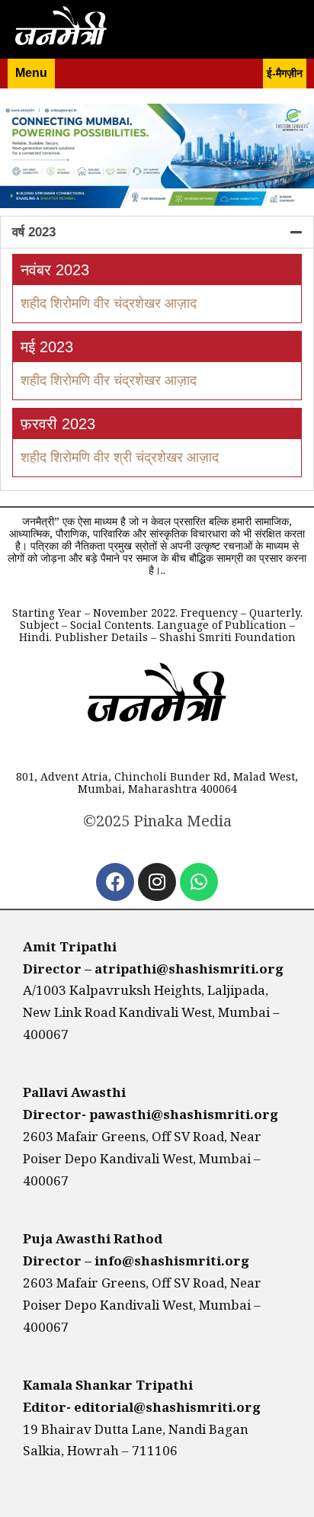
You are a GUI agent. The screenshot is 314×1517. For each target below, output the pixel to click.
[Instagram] (157, 882)
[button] (157, 232)
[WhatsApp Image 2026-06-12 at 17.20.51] (157, 204)
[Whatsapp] (199, 882)
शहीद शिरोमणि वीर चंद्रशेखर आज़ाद (109, 380)
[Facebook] (115, 882)
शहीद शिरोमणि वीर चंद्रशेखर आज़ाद (109, 303)
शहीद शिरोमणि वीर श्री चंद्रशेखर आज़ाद (120, 457)
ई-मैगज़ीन (285, 73)
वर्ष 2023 (34, 232)
